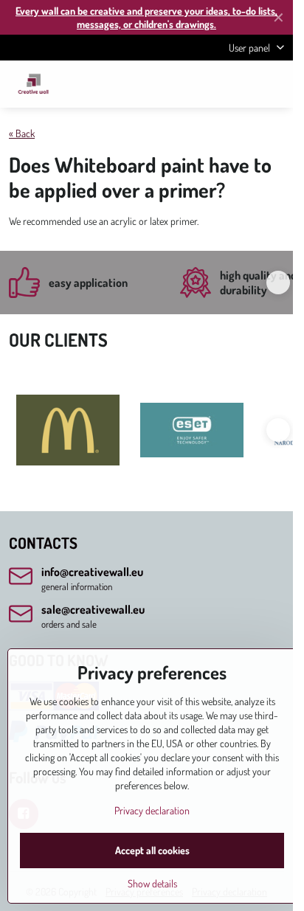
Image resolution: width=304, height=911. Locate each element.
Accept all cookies (152, 850)
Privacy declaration (152, 810)
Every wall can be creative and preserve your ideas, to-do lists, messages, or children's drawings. (146, 17)
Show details (152, 883)
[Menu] (275, 84)
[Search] (204, 84)
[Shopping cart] (240, 84)
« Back (22, 133)
